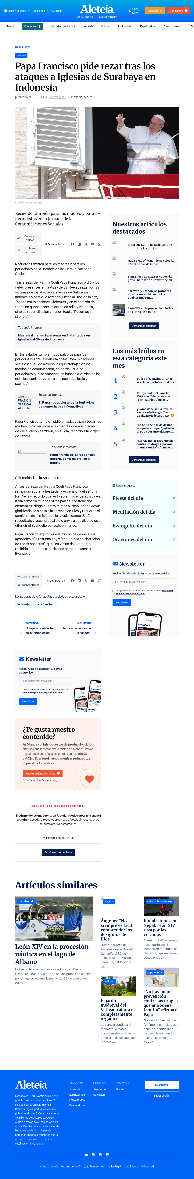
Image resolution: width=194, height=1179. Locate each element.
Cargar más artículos (144, 326)
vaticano (109, 981)
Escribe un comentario (58, 852)
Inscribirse (28, 701)
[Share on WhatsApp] (99, 244)
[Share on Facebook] (72, 244)
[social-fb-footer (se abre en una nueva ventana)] (93, 1155)
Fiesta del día (128, 498)
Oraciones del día (132, 540)
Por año (120, 1089)
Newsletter (99, 1089)
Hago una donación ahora (40, 773)
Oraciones (30, 26)
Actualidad (75, 1089)
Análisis (88, 26)
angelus (109, 901)
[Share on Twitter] (86, 244)
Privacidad (148, 1166)
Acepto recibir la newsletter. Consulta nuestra (45, 691)
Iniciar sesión (135, 10)
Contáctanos (131, 1166)
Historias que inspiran (63, 26)
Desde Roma (22, 47)
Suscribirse (162, 1085)
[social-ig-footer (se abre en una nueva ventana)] (108, 1155)
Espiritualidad (148, 26)
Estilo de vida (77, 1100)
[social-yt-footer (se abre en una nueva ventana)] (86, 1155)
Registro (153, 11)
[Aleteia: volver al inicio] (97, 8)
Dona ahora (176, 11)
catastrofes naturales (159, 901)
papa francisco (45, 604)
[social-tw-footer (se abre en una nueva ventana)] (100, 1155)
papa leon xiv (26, 901)
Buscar (59, 11)
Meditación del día (134, 512)
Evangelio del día (132, 526)
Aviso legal (114, 1166)
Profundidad (125, 26)
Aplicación (99, 1094)
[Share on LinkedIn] (79, 244)
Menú (10, 26)
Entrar (70, 837)
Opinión (105, 26)
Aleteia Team (57, 97)
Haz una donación (71, 1166)
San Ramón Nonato (108, 16)
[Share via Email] (92, 244)
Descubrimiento (173, 26)
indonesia (23, 604)
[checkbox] (20, 690)
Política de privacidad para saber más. (43, 692)
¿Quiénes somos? (94, 1166)
